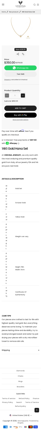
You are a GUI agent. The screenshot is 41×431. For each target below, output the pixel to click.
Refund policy (20, 406)
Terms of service (8, 398)
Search (19, 402)
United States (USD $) (21, 415)
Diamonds (21, 371)
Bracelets (20, 387)
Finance (36, 398)
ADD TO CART (20, 108)
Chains (20, 376)
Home (4, 12)
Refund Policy (24, 398)
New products (14, 12)
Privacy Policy (7, 402)
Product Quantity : (12, 90)
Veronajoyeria (22, 421)
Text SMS (20, 74)
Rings (20, 381)
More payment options (20, 120)
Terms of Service (32, 402)
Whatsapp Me (22, 68)
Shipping (7, 80)
